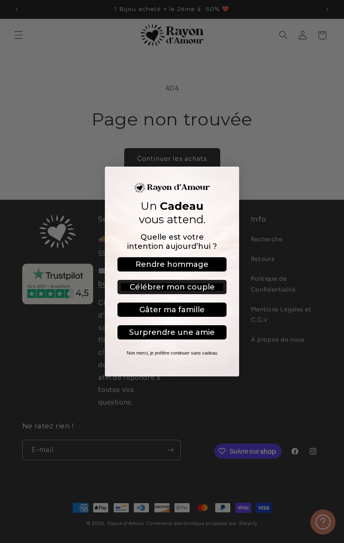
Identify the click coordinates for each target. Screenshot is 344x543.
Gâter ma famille (172, 309)
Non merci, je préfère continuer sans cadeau (172, 352)
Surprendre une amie (172, 332)
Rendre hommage (172, 264)
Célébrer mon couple (172, 287)
